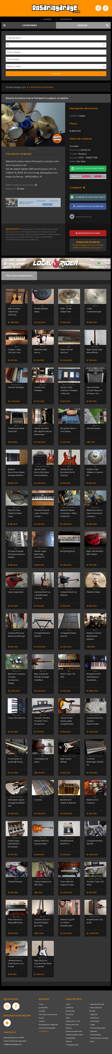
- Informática (94, 1021)
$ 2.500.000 (66, 892)
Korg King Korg (67, 551)
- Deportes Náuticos (96, 1004)
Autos (68, 1004)
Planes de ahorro (72, 1025)
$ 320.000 (13, 772)
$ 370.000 (39, 731)
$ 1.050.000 (39, 442)
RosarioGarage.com (16, 87)
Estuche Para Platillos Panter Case (15, 513)
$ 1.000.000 (39, 322)
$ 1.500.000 (65, 647)
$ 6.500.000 (66, 813)
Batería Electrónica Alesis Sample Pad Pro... (16, 472)
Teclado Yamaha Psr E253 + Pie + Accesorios (42, 721)
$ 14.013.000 (14, 691)
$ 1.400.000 (39, 483)
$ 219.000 (12, 360)
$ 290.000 (39, 974)
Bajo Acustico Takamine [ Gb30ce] (14, 311)
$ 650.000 (65, 401)
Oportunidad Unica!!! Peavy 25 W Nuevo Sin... (94, 390)
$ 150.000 (12, 442)
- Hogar (92, 1025)
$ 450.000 (65, 483)
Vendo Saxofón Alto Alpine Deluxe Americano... (43, 431)
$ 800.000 (13, 483)
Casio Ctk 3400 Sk (16, 718)
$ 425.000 (13, 731)
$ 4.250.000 (14, 401)
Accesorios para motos (74, 1035)
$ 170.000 (12, 854)
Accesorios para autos (74, 1031)
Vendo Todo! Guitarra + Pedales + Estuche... (68, 390)
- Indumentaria (95, 1035)
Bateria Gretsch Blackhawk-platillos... (94, 636)
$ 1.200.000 (39, 647)
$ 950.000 (39, 854)
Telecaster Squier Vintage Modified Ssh (16, 803)
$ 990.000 (92, 524)
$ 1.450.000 (65, 565)
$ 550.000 (92, 401)
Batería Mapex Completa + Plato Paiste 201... (68, 513)
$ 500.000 (13, 933)
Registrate (66, 19)
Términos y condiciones (48, 1014)
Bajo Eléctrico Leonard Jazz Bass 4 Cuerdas (42, 963)
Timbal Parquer (15, 881)
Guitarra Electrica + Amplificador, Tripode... (42, 595)
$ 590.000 (92, 606)
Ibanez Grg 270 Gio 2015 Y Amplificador (67, 922)
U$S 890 (91, 647)
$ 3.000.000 (66, 360)
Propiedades (70, 1038)
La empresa (43, 1008)
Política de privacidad (47, 1028)
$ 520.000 (13, 606)
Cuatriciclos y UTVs (73, 1021)
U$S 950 (38, 892)
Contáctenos (43, 1031)
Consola (38, 800)
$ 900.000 (65, 322)
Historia (42, 1021)
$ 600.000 (13, 647)
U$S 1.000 (39, 933)
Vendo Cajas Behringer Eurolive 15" (40, 554)
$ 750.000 (92, 565)
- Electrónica (94, 1018)
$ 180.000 (91, 483)
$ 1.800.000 (92, 691)
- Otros (91, 1041)
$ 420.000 (39, 524)
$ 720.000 (39, 401)
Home (41, 1004)
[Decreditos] (33, 202)
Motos (68, 1018)
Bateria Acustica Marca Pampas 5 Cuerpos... (94, 513)
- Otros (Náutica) (95, 1008)
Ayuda (41, 1018)
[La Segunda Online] (88, 176)
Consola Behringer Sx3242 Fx (95, 762)
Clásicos (69, 1028)
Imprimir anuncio (84, 217)
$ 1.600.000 (92, 854)
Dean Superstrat (15, 592)
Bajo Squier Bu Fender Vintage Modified (41, 677)
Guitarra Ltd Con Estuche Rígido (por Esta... (41, 922)
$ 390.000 (92, 892)
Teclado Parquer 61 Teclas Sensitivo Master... (16, 554)
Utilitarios (69, 1008)
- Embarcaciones (72, 1045)
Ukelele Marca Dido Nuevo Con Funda (16, 963)
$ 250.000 (39, 360)
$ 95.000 (12, 974)
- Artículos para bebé (97, 1028)
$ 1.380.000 (13, 322)
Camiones (69, 1014)
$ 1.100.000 (92, 772)
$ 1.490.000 (66, 524)
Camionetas (70, 1011)
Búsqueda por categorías (48, 1025)
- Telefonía (93, 1014)
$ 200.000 (65, 691)
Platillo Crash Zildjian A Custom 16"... (95, 472)
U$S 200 (91, 442)
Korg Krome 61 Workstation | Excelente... (93, 677)
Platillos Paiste (93, 592)
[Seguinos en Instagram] (98, 8)
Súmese (42, 1011)
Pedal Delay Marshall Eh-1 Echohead (14, 844)
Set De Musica (93, 428)
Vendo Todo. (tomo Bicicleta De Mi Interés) (41, 472)
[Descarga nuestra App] (7, 1022)
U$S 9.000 (39, 772)
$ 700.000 (92, 360)
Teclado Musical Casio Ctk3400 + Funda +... (42, 513)
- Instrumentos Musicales (98, 1038)
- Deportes (93, 1031)
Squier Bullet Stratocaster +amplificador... (67, 721)
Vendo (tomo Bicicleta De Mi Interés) (67, 472)
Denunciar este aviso (88, 233)
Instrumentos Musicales (41, 87)
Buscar (56, 73)
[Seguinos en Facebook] (105, 8)
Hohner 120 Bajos (16, 387)
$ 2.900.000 (93, 933)
